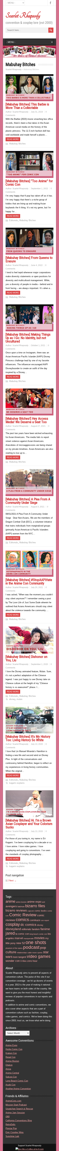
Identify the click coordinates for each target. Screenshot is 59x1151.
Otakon (9, 1065)
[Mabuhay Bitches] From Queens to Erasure (29, 259)
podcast (31, 947)
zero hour (32, 960)
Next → (12, 880)
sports (39, 953)
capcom (31, 911)
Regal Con (10, 1057)
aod (43, 902)
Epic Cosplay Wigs (15, 1132)
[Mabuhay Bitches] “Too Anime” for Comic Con (29, 182)
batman (21, 906)
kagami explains (17, 783)
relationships (22, 953)
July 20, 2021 (37, 587)
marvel (19, 938)
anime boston (21, 902)
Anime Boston (12, 1061)
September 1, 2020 (39, 664)
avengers (11, 906)
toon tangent (19, 957)
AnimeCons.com (13, 1101)
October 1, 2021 (38, 345)
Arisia (8, 1069)
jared (10, 933)
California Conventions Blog (19, 1120)
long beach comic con (38, 934)
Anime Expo (11, 1045)
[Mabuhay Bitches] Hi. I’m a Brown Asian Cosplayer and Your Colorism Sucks (29, 823)
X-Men (23, 961)
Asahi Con (10, 1084)
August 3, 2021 (37, 507)
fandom (36, 929)
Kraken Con (11, 1053)
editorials (26, 929)
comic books (41, 911)
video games (38, 956)
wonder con (13, 960)
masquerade (29, 938)
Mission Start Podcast (16, 1105)
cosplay (13, 924)
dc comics (28, 924)
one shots (36, 942)
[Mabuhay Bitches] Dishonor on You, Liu (26, 658)
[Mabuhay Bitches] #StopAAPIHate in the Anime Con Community (29, 581)
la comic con (22, 933)
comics (22, 919)
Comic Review (22, 914)
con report (45, 920)
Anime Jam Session (15, 1112)
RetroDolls (10, 1124)
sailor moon (32, 953)
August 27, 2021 (38, 426)
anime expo (34, 901)
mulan (19, 699)
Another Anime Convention (18, 1088)
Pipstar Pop (11, 1128)
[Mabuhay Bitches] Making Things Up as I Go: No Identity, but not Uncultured (28, 337)
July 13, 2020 (37, 744)
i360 (8, 1116)
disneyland (13, 929)
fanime (45, 929)
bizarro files (35, 906)
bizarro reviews (16, 910)
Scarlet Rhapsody (23, 15)
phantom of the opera (14, 948)
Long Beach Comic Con (17, 1081)
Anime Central (12, 1073)
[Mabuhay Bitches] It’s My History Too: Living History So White (28, 738)
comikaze (35, 920)
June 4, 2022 (37, 265)
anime (10, 901)
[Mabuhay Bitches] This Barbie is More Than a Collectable (27, 106)
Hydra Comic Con (14, 1049)
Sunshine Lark (12, 1136)
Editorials (13, 220)
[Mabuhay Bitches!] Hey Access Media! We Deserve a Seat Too (27, 420)
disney (12, 699)
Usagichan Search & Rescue (19, 1108)
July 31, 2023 (37, 112)
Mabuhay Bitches (17, 143)
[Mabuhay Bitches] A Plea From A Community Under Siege (28, 501)
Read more (13, 139)
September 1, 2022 (39, 188)
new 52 (20, 943)
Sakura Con (11, 1077)
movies (39, 938)
